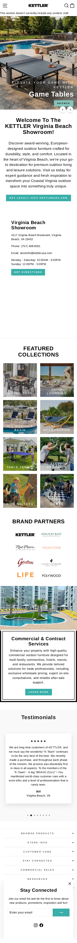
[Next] (70, 109)
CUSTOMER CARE (37, 851)
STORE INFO (37, 842)
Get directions (28, 272)
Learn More (39, 692)
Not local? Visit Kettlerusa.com (38, 198)
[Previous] (63, 109)
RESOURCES (37, 879)
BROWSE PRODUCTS (37, 833)
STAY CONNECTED (37, 860)
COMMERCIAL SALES (38, 870)
